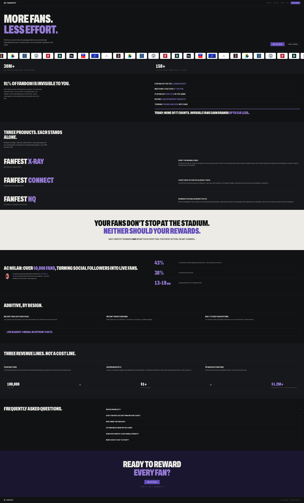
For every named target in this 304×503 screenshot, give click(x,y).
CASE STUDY (276, 2)
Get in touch (277, 44)
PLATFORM (268, 2)
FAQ (287, 2)
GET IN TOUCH (295, 2)
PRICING (283, 2)
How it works (293, 44)
